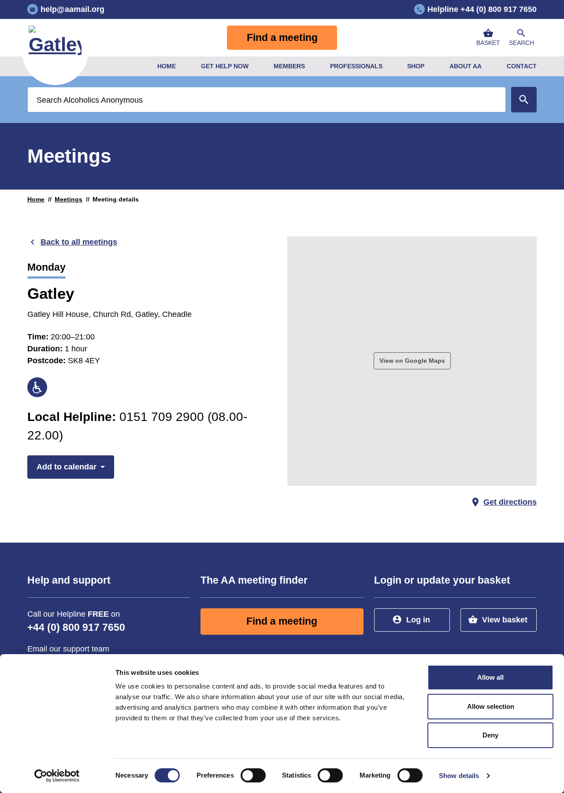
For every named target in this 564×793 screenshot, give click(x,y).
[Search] (524, 99)
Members (289, 66)
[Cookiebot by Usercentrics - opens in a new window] (57, 775)
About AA (465, 66)
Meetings (68, 199)
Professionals (356, 66)
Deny (490, 735)
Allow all (490, 677)
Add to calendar (66, 466)
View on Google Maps (412, 360)
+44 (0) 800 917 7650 (76, 627)
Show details (459, 775)
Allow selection (490, 706)
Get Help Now (225, 66)
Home (166, 66)
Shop (415, 66)
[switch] (253, 775)
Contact (522, 66)
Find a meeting (282, 37)
